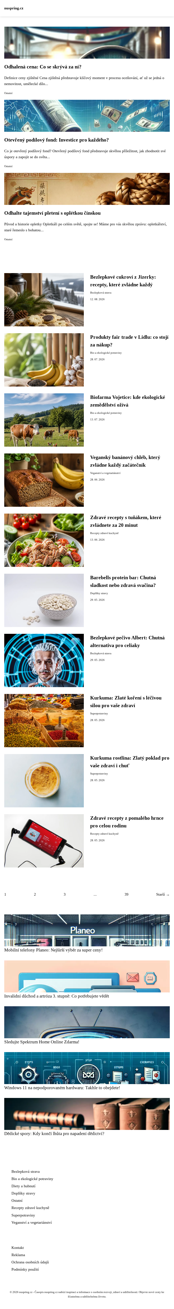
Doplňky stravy (99, 593)
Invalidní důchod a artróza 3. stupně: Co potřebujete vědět (56, 995)
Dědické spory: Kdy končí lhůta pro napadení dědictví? (54, 1133)
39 (126, 894)
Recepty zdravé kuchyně (104, 533)
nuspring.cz (13, 8)
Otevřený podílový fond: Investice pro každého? (56, 140)
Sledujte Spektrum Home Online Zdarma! (41, 1041)
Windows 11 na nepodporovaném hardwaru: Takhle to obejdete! (62, 1087)
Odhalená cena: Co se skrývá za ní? (42, 67)
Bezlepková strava (100, 292)
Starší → (163, 894)
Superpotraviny (99, 713)
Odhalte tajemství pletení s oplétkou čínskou (52, 213)
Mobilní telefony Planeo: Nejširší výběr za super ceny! (53, 949)
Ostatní (8, 93)
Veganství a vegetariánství (105, 473)
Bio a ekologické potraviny (106, 352)
